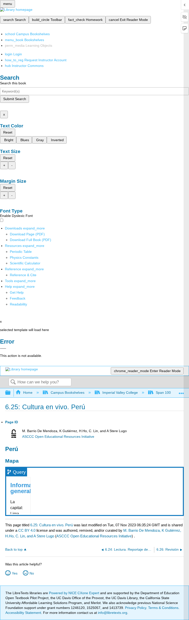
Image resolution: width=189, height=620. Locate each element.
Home (27, 392)
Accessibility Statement (23, 613)
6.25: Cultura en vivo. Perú (51, 525)
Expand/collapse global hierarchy (11, 393)
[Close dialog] (3, 348)
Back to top (14, 549)
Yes (14, 573)
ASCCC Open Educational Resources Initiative (58, 437)
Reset (7, 132)
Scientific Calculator (25, 263)
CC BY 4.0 (26, 530)
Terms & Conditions (163, 608)
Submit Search (14, 99)
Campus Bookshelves (67, 392)
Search (13, 382)
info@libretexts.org (112, 613)
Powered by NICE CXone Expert (74, 593)
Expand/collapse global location (181, 391)
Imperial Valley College (120, 392)
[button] (17, 298)
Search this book (13, 83)
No (32, 573)
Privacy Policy (135, 608)
